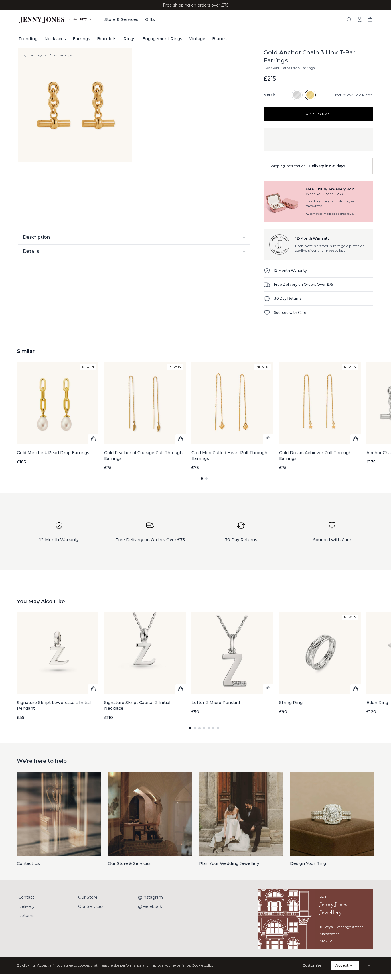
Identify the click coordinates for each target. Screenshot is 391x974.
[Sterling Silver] (297, 95)
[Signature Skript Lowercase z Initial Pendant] (57, 666)
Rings (129, 38)
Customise (312, 965)
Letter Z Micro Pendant (215, 702)
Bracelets (106, 38)
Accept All (345, 965)
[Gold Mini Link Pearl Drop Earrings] (57, 413)
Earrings (81, 38)
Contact (26, 897)
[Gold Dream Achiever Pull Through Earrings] (320, 416)
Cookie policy (203, 965)
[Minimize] (369, 965)
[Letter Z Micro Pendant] (232, 663)
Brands (219, 38)
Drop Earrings (60, 55)
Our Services (90, 906)
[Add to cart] (93, 439)
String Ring (291, 702)
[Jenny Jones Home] (55, 19)
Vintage (197, 38)
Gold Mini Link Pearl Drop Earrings (53, 452)
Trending (27, 38)
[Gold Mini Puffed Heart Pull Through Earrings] (232, 416)
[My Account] (359, 19)
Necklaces (55, 38)
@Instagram (150, 897)
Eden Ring (377, 702)
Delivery (26, 906)
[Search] (349, 20)
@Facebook (150, 906)
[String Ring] (320, 663)
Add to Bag (318, 114)
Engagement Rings (162, 38)
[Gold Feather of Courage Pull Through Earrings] (145, 416)
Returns (26, 915)
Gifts (150, 19)
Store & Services (121, 19)
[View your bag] (370, 19)
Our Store (88, 897)
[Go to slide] (202, 478)
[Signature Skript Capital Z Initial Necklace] (145, 666)
